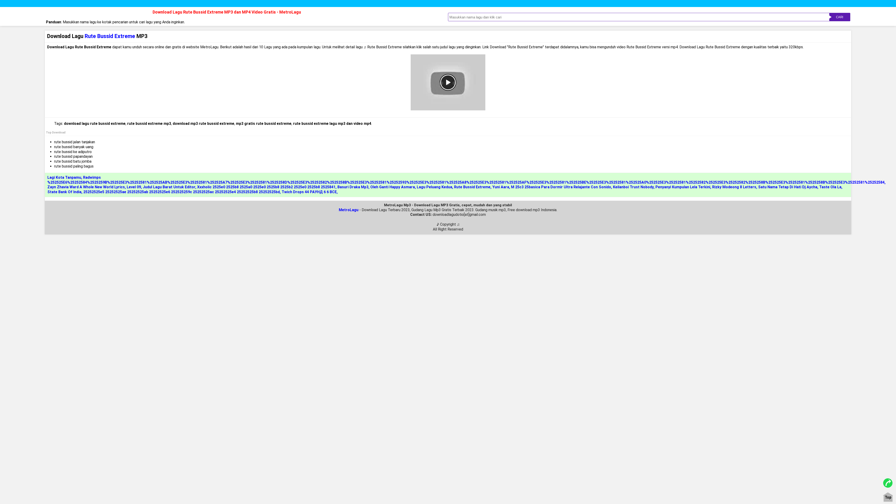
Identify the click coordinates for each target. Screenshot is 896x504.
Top (888, 498)
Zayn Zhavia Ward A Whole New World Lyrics (86, 187)
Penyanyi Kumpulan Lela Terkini (682, 187)
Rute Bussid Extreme (472, 187)
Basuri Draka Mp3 (352, 187)
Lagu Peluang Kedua (434, 187)
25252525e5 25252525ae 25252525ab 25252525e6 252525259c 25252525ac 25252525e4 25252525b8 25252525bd (181, 192)
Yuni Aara (500, 187)
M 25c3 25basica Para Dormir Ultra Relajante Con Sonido (561, 187)
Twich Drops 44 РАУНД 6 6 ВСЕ (309, 192)
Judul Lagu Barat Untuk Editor (169, 187)
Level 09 (134, 187)
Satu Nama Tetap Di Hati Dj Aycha (787, 187)
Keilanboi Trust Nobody (633, 187)
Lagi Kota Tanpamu (64, 177)
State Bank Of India (64, 192)
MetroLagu (348, 210)
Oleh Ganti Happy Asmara (392, 187)
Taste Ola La (830, 187)
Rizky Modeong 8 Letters (734, 187)
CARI (839, 17)
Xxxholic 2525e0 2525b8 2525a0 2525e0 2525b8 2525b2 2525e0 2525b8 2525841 (266, 187)
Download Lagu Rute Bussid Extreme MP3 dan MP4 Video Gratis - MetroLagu (227, 12)
